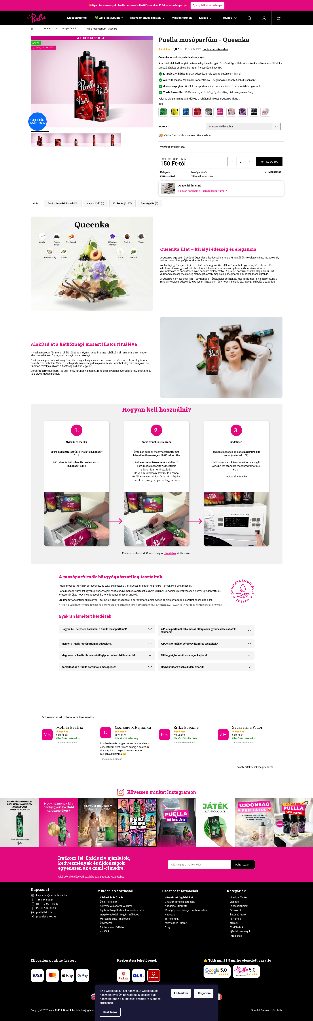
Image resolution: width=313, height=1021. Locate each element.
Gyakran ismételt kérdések (180, 901)
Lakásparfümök (238, 906)
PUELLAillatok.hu (46, 908)
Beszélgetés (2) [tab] (149, 203)
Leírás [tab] (35, 203)
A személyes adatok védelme (116, 906)
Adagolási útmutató (176, 906)
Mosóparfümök (199, 172)
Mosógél (234, 901)
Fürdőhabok (236, 927)
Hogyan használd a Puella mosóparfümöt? (202, 190)
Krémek (233, 922)
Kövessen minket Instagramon (161, 792)
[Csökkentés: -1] (232, 161)
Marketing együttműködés (115, 918)
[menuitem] (77, 18)
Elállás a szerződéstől (112, 927)
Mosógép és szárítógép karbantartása (186, 910)
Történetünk (172, 918)
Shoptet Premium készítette (266, 1010)
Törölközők (235, 935)
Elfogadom (203, 993)
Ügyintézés (106, 922)
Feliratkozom (242, 864)
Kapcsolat (170, 914)
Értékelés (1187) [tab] (122, 203)
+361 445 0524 (44, 899)
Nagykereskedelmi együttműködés (119, 914)
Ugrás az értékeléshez (215, 49)
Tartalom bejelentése (67, 742)
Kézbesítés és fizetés (111, 897)
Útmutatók (170, 553)
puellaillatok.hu (44, 912)
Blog (167, 927)
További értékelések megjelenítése (254, 767)
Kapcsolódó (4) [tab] (95, 203)
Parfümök (235, 918)
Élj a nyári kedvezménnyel (207, 5)
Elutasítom (181, 993)
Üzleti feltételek (108, 901)
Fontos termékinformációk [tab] (63, 203)
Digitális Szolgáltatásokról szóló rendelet (123, 910)
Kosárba (272, 161)
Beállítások (110, 1012)
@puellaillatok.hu (46, 916)
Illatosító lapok (237, 914)
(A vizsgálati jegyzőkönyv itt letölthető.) (202, 605)
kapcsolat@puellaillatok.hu (51, 895)
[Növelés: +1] (249, 161)
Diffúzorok (235, 910)
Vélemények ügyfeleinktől (179, 897)
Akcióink (104, 931)
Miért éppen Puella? (176, 922)
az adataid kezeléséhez (111, 876)
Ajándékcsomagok (240, 931)
